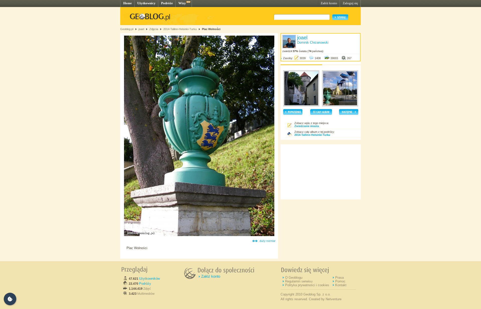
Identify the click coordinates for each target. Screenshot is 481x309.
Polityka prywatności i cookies (307, 285)
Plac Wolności (211, 29)
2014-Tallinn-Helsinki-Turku (180, 29)
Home (127, 3)
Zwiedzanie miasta (306, 126)
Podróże (167, 3)
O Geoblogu (293, 277)
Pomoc (340, 281)
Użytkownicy (146, 3)
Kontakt (340, 285)
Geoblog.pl (126, 29)
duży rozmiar (268, 240)
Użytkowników (149, 278)
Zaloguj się (350, 3)
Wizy (182, 3)
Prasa (339, 277)
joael (141, 29)
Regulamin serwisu (298, 281)
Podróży (145, 283)
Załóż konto (329, 3)
